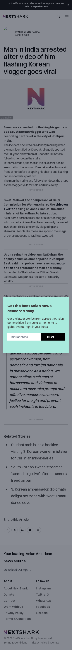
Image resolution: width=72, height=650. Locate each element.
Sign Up (52, 337)
